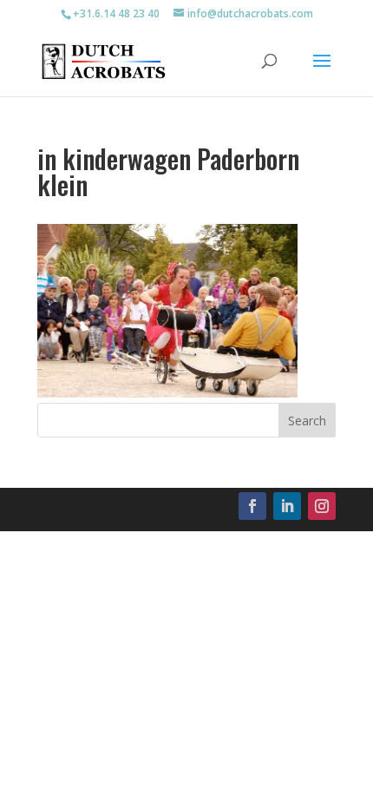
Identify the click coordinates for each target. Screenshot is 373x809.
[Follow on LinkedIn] (287, 506)
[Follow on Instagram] (322, 506)
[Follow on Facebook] (252, 506)
